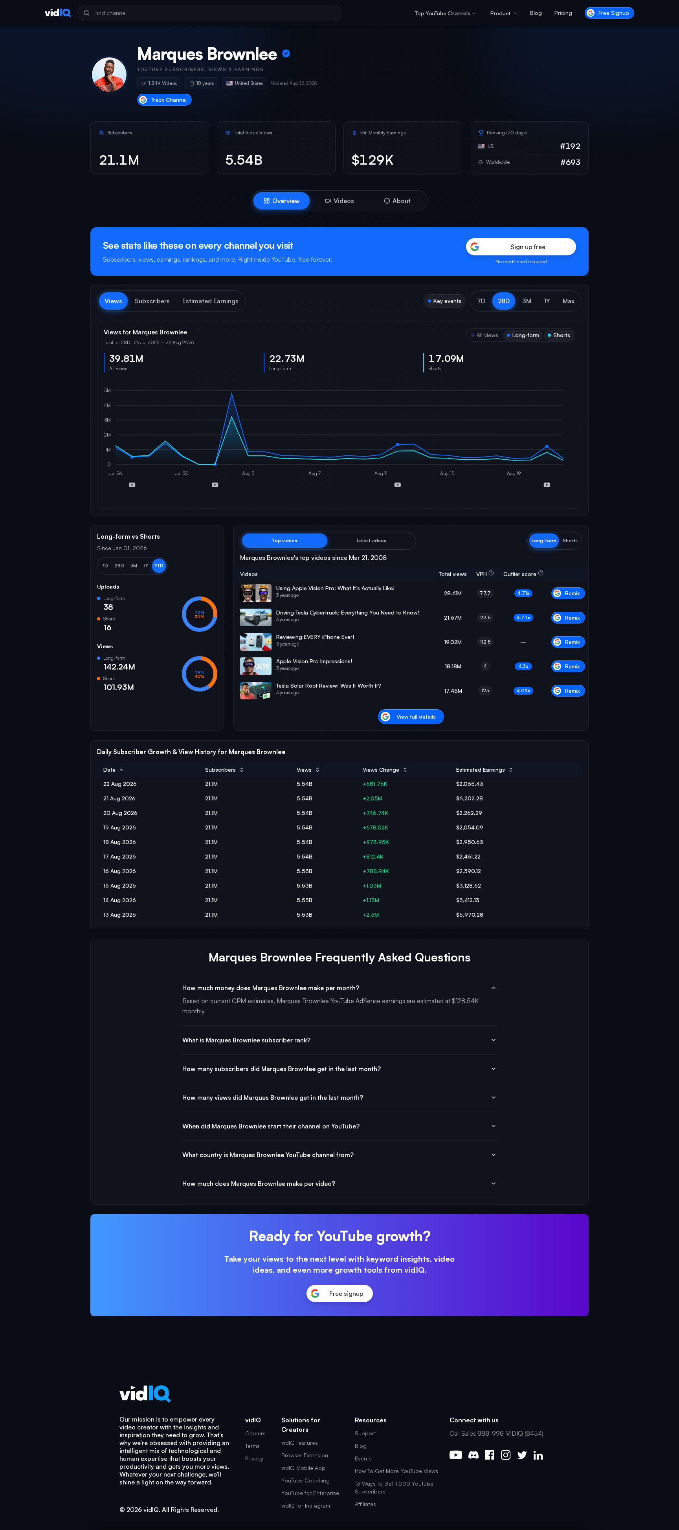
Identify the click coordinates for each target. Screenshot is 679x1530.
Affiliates (365, 1504)
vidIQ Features (299, 1442)
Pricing (563, 12)
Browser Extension (304, 1455)
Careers (255, 1433)
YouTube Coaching (305, 1480)
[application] (339, 440)
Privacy (254, 1458)
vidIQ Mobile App (303, 1467)
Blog (536, 12)
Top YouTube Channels (442, 13)
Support (365, 1433)
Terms (252, 1445)
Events (363, 1458)
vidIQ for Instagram (305, 1505)
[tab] (281, 200)
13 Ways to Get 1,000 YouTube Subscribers (394, 1487)
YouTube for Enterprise (310, 1493)
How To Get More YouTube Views (396, 1471)
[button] (481, 301)
